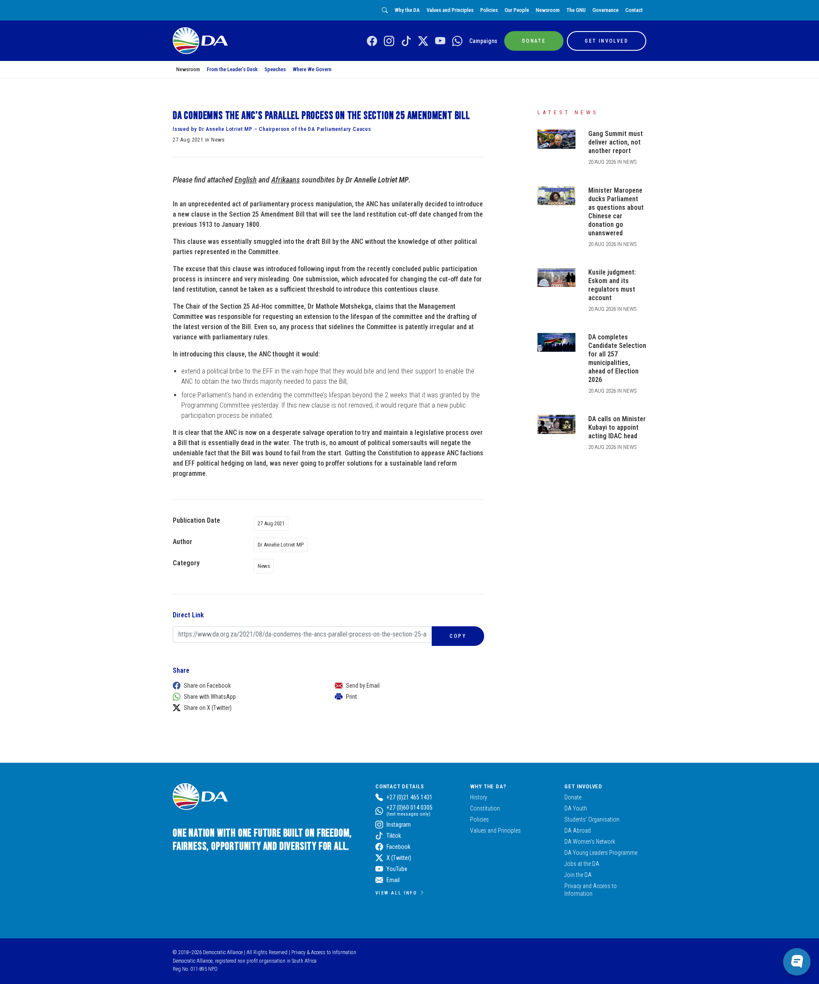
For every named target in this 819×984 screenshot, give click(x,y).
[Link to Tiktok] (406, 41)
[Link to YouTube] (440, 41)
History (478, 797)
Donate (572, 797)
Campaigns (483, 41)
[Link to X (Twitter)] (423, 41)
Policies (489, 10)
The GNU (576, 10)
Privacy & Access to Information (323, 952)
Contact (634, 10)
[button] (245, 685)
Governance (605, 10)
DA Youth (575, 808)
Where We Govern (312, 69)
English (246, 179)
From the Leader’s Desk (232, 69)
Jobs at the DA (581, 863)
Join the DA (578, 874)
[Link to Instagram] (389, 41)
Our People (517, 10)
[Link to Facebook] (372, 41)
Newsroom (548, 10)
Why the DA (407, 10)
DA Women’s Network (589, 841)
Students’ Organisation (591, 819)
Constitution (485, 808)
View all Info (396, 892)
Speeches (275, 69)
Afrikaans (285, 179)
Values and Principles (450, 10)
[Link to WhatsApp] (457, 41)
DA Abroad (577, 830)
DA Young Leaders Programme (600, 852)
